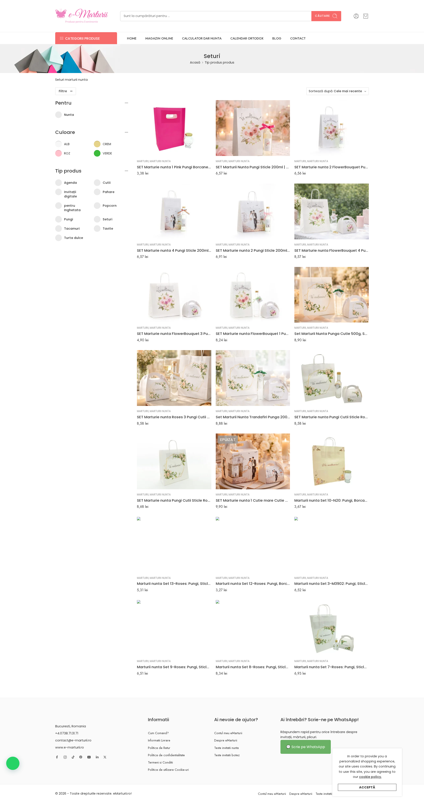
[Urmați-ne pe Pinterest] (81, 757)
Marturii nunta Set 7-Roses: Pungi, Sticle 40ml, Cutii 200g (331, 667)
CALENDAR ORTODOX (246, 38)
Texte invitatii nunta (226, 747)
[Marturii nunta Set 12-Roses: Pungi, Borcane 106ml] (253, 545)
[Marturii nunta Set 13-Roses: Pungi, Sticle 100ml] (174, 545)
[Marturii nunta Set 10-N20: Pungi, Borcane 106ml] (331, 461)
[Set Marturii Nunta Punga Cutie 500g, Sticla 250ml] (331, 295)
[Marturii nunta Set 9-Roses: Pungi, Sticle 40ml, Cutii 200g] (174, 628)
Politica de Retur (159, 747)
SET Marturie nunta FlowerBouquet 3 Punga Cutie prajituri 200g (174, 333)
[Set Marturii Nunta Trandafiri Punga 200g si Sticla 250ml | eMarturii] (253, 378)
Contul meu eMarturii (228, 733)
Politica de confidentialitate (166, 755)
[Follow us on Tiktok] (73, 757)
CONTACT (298, 38)
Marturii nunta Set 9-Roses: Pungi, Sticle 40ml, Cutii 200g (174, 667)
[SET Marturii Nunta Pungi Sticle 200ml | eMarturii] (253, 128)
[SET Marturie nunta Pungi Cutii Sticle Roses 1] (331, 378)
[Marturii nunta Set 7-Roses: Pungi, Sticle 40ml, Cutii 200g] (331, 628)
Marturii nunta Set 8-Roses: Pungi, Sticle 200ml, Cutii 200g (253, 667)
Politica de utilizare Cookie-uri (168, 769)
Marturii (143, 161)
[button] (12, 763)
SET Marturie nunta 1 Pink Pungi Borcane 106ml (174, 167)
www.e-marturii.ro (69, 747)
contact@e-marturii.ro (73, 740)
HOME (131, 38)
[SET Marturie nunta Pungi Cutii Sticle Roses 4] (174, 461)
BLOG (276, 38)
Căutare (322, 16)
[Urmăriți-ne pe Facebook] (57, 757)
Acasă (195, 62)
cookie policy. (370, 777)
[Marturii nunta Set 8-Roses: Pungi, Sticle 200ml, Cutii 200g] (253, 628)
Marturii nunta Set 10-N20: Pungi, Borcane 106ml (331, 500)
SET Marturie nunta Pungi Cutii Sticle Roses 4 (174, 500)
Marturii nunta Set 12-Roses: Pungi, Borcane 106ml (253, 583)
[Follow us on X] (104, 757)
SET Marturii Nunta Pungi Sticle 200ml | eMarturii (253, 167)
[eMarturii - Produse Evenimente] (81, 16)
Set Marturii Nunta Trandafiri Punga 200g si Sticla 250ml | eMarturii (253, 417)
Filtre (63, 91)
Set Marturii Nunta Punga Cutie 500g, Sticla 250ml (331, 333)
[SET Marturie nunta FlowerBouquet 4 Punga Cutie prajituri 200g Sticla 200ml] (331, 211)
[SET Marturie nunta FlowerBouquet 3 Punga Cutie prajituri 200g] (174, 295)
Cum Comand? (158, 733)
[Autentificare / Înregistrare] (356, 16)
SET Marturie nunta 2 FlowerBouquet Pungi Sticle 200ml (331, 167)
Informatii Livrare (159, 740)
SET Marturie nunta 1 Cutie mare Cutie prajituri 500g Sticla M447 (253, 500)
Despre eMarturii (225, 740)
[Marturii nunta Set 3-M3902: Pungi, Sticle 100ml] (331, 545)
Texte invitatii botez (227, 755)
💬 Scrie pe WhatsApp (305, 746)
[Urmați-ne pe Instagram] (65, 757)
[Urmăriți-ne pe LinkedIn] (97, 757)
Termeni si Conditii (160, 762)
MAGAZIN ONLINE (159, 38)
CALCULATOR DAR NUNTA (201, 38)
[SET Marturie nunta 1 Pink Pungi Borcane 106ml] (174, 128)
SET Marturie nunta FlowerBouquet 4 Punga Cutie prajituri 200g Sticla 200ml (331, 250)
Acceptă (367, 787)
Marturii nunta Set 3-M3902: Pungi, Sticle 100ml (331, 583)
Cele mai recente (348, 91)
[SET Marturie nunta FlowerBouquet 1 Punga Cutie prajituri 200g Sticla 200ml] (253, 295)
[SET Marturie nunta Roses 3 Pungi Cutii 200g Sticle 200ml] (174, 378)
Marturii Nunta (160, 161)
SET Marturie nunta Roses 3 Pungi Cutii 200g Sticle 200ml (174, 417)
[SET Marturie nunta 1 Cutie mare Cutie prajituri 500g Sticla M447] (253, 461)
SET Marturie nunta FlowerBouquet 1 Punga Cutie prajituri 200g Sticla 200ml (253, 333)
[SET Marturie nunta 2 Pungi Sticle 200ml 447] (253, 211)
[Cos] (366, 16)
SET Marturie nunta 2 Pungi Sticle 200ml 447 (253, 250)
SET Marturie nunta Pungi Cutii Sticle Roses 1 (331, 417)
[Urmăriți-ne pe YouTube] (89, 757)
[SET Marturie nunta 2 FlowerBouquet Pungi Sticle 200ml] (331, 128)
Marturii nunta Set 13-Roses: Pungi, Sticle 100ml (174, 583)
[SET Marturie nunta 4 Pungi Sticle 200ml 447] (174, 211)
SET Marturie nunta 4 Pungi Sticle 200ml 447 (174, 250)
